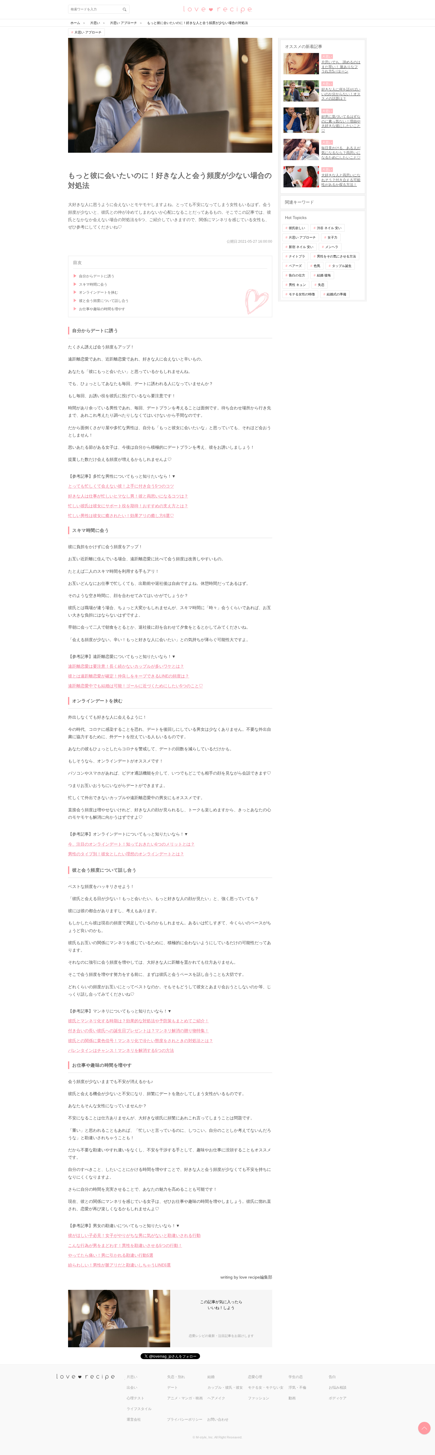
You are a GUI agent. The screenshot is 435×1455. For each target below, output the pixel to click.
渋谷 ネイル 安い (329, 228)
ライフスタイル (139, 1409)
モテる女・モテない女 (265, 1387)
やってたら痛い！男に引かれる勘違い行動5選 (110, 1255)
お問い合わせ (217, 1419)
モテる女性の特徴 (302, 294)
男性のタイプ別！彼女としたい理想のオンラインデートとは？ (126, 854)
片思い (132, 1377)
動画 (292, 1398)
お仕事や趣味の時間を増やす (102, 309)
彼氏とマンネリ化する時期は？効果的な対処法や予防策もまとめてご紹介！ (138, 1020)
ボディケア (338, 1398)
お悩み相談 (338, 1387)
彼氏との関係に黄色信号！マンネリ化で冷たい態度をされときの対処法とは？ (140, 1040)
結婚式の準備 (336, 294)
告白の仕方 (297, 275)
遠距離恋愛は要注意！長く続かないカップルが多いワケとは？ (126, 666)
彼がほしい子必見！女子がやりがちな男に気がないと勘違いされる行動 (134, 1235)
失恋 (321, 285)
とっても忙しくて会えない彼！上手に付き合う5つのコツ (121, 486)
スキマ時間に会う (93, 284)
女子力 (332, 237)
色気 (317, 266)
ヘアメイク (216, 1398)
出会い (132, 1387)
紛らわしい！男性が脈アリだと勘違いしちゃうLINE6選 (119, 1265)
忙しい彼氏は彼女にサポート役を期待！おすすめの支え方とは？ (128, 505)
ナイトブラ (297, 256)
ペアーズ (295, 266)
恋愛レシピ (217, 9)
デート (172, 1387)
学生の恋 (296, 1377)
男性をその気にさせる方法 (336, 256)
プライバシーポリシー (184, 1419)
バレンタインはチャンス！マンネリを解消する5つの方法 (121, 1050)
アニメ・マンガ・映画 (185, 1398)
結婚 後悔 (324, 275)
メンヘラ (331, 247)
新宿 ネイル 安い (301, 247)
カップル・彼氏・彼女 (225, 1387)
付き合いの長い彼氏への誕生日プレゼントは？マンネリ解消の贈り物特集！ (138, 1030)
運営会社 (134, 1419)
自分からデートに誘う (97, 276)
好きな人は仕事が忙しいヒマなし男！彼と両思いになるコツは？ (128, 496)
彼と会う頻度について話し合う (104, 301)
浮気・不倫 (297, 1387)
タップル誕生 (342, 266)
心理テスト (135, 1398)
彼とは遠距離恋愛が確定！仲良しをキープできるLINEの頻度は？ (128, 676)
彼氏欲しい (297, 228)
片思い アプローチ (88, 32)
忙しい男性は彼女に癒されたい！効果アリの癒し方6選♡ (121, 515)
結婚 (211, 1377)
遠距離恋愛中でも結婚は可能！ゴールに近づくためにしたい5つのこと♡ (135, 685)
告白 (332, 1377)
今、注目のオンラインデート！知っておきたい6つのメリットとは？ (131, 844)
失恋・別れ (176, 1377)
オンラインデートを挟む (98, 292)
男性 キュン (297, 285)
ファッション (258, 1398)
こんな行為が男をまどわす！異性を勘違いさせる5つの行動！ (125, 1245)
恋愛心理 (255, 1377)
